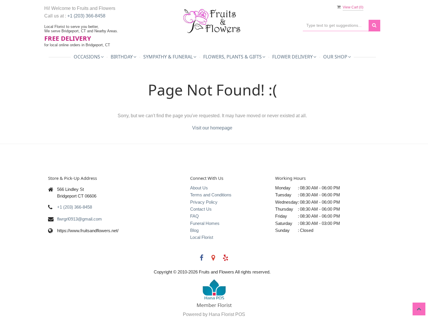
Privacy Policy (203, 202)
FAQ (194, 216)
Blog (194, 230)
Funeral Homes (205, 223)
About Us (199, 187)
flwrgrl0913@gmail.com (79, 218)
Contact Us (201, 209)
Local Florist (201, 237)
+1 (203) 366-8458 (86, 15)
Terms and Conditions (210, 194)
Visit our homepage (212, 127)
